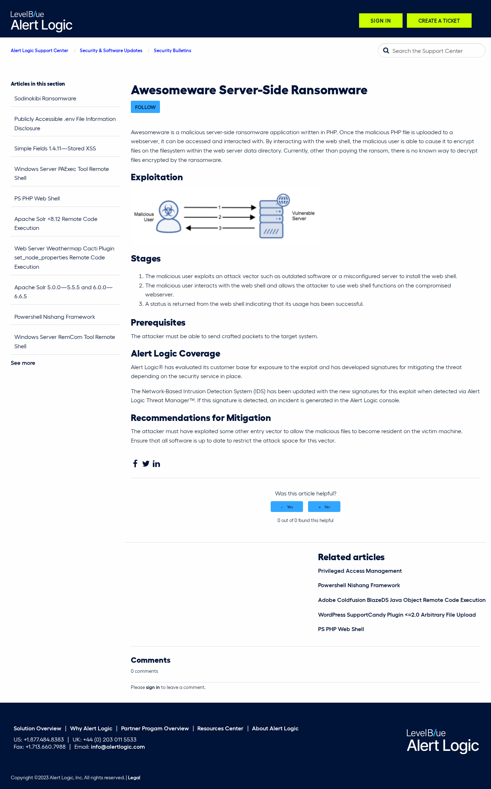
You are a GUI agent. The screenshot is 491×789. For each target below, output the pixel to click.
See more (23, 362)
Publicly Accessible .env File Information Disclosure (65, 123)
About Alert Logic (275, 728)
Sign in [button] (381, 20)
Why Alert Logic (91, 728)
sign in (153, 687)
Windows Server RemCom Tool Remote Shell (64, 341)
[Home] (41, 20)
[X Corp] (145, 463)
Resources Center (220, 728)
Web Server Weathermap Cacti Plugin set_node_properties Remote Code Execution (64, 257)
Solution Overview (37, 728)
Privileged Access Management (360, 570)
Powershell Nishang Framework (54, 316)
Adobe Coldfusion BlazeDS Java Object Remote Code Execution (402, 599)
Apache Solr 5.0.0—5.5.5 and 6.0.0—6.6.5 (63, 292)
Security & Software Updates (111, 50)
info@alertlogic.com (118, 746)
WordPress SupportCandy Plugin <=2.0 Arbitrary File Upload (397, 614)
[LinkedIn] (156, 463)
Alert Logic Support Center (39, 50)
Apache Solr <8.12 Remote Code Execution (55, 223)
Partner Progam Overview (155, 728)
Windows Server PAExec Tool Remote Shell (61, 173)
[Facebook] (135, 463)
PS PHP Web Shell (37, 198)
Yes (290, 506)
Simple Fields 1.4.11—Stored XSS (55, 148)
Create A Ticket (439, 20)
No (327, 506)
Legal (134, 777)
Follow (145, 107)
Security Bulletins (172, 50)
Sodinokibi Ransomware (46, 98)
